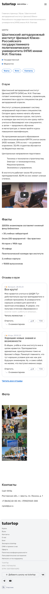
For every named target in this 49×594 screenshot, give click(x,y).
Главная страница (10, 13)
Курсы (4, 528)
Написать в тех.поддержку (12, 558)
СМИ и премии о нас (10, 546)
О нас (4, 537)
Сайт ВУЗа (7, 491)
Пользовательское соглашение (14, 555)
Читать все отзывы (12, 381)
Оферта (5, 549)
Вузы (21, 13)
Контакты (5, 534)
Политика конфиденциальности (14, 552)
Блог (4, 540)
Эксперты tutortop (9, 543)
